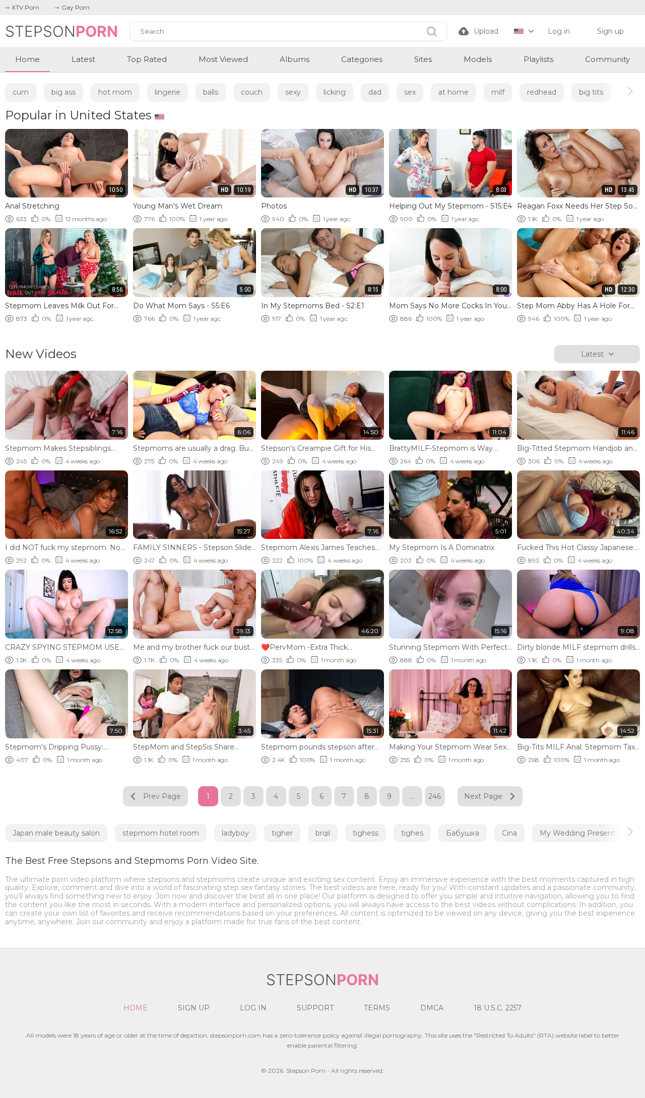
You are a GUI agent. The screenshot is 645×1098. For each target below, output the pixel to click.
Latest (83, 59)
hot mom (115, 92)
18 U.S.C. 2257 (498, 1007)
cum (21, 92)
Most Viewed (223, 59)
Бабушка (462, 833)
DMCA (431, 1007)
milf (497, 92)
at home (453, 92)
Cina (509, 833)
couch (252, 92)
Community (607, 59)
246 (434, 796)
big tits (591, 92)
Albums (294, 59)
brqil (322, 833)
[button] (621, 91)
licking (335, 92)
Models (478, 59)
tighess (365, 833)
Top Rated (147, 59)
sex (410, 92)
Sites (423, 59)
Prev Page (162, 796)
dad (374, 92)
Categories (361, 59)
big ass (63, 92)
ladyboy (235, 833)
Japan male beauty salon (56, 833)
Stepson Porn (306, 1070)
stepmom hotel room (160, 833)
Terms (377, 1007)
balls (210, 92)
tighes (412, 833)
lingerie (167, 92)
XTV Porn (25, 7)
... (412, 796)
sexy (293, 92)
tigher (282, 833)
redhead (541, 92)
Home (27, 59)
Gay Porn (75, 7)
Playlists (538, 59)
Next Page (483, 796)
